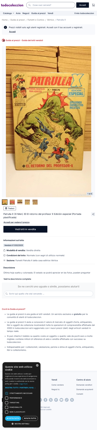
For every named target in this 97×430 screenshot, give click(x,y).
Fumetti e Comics (36, 20)
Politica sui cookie (44, 409)
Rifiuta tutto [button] (30, 418)
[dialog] (21, 394)
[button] (21, 387)
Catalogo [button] (7, 13)
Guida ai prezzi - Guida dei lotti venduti (24, 40)
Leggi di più (23, 384)
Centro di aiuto (83, 379)
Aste (18, 13)
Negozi (25, 13)
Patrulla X (61, 20)
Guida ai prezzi (38, 13)
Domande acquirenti (84, 389)
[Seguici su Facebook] (45, 400)
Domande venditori (84, 385)
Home (5, 20)
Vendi (50, 13)
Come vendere (58, 385)
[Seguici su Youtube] (61, 400)
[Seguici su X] (51, 400)
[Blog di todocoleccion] (72, 400)
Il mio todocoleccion (84, 13)
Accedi (12, 31)
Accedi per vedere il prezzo (17, 222)
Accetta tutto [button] (13, 418)
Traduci (11, 208)
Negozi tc (56, 389)
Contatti (79, 394)
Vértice (50, 20)
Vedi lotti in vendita (25, 229)
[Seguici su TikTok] (67, 400)
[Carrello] (93, 5)
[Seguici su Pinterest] (56, 400)
